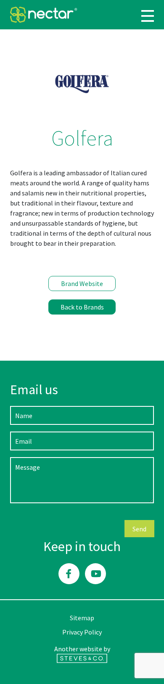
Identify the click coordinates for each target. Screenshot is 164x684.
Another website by (82, 649)
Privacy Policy (82, 632)
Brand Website (82, 283)
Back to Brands (82, 307)
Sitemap (82, 618)
